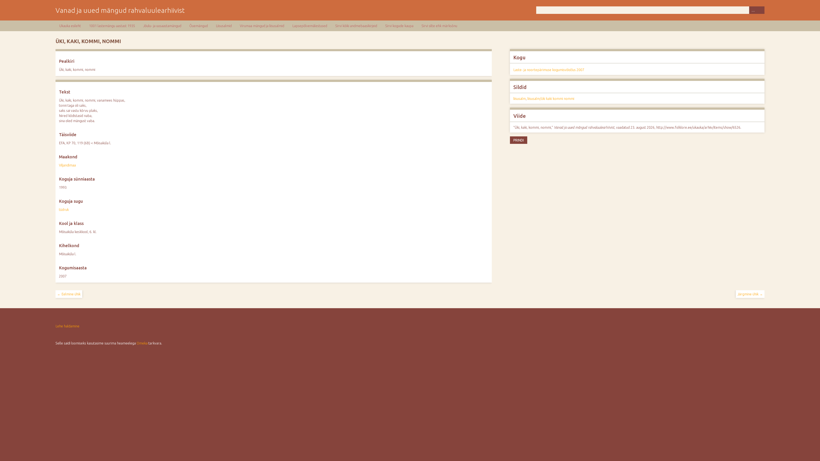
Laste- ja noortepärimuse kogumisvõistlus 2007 (548, 70)
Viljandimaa (67, 165)
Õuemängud (198, 26)
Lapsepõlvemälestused (309, 26)
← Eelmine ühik (69, 294)
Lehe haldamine (67, 326)
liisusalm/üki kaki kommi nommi (550, 99)
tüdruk (64, 210)
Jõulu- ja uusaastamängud (162, 26)
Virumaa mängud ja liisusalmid (262, 26)
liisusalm (519, 99)
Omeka (142, 343)
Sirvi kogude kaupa (399, 26)
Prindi (518, 140)
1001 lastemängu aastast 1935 (112, 26)
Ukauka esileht (70, 26)
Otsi (760, 10)
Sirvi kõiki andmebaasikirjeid (356, 26)
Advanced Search (753, 10)
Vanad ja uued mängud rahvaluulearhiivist (120, 10)
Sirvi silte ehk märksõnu (439, 26)
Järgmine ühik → (750, 294)
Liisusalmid (224, 26)
